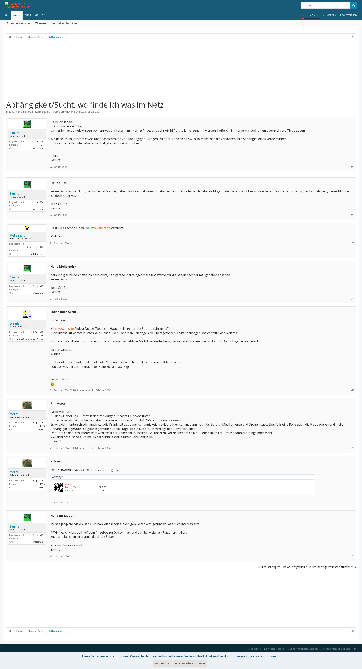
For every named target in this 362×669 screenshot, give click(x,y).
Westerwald (39, 148)
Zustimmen (162, 663)
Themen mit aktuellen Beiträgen (56, 23)
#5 (352, 390)
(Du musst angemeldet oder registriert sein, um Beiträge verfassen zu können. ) (307, 567)
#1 (352, 166)
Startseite (254, 649)
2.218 (42, 250)
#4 (352, 298)
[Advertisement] (181, 70)
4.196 (42, 426)
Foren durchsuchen (18, 23)
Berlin (42, 429)
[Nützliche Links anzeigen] (352, 37)
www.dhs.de (65, 328)
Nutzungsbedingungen (302, 649)
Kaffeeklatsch (43, 111)
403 (43, 335)
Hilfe (281, 649)
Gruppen (41, 15)
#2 (352, 215)
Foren (17, 15)
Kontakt (269, 649)
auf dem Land (38, 254)
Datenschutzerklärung (335, 649)
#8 (352, 556)
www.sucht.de (100, 228)
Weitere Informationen (189, 663)
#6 (352, 448)
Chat (28, 15)
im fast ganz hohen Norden (31, 338)
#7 (352, 502)
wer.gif (68, 484)
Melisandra (18, 235)
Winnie (15, 323)
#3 (352, 243)
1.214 (42, 144)
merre (14, 414)
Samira (78, 111)
